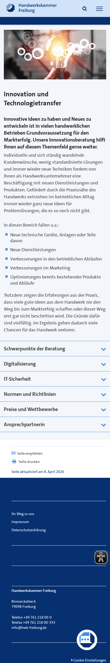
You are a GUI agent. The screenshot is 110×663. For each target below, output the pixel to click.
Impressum (20, 521)
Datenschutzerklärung (29, 530)
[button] (84, 9)
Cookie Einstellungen (89, 660)
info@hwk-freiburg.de (29, 627)
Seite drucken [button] (29, 461)
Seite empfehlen (29, 453)
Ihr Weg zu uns (23, 513)
